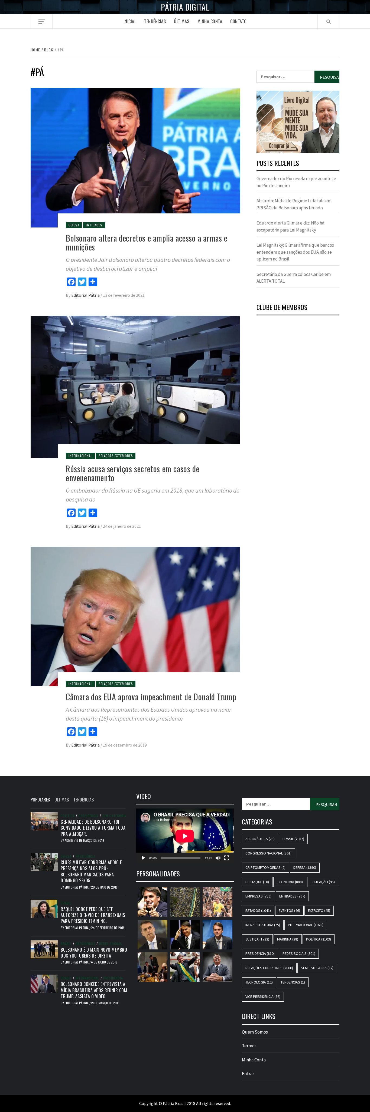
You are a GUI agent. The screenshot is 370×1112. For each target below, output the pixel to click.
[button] (298, 122)
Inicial (130, 21)
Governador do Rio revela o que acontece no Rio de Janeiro (296, 182)
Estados (258, 910)
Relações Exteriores (116, 455)
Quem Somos (255, 1032)
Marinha (287, 939)
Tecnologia (259, 982)
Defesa (74, 225)
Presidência (88, 815)
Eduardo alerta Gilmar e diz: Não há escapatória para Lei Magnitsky (290, 226)
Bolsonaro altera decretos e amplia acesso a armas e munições (147, 242)
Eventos (289, 910)
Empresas (258, 896)
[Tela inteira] (226, 858)
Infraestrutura (262, 924)
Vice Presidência (262, 996)
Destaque (257, 881)
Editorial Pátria (85, 295)
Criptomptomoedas (265, 867)
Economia (290, 881)
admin (69, 840)
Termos (249, 1046)
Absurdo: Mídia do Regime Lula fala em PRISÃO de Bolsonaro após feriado (294, 204)
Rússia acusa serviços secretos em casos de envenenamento (132, 473)
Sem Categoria (114, 815)
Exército (319, 910)
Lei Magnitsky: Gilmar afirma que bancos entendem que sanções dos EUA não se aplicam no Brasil (295, 252)
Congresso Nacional (268, 853)
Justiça (257, 939)
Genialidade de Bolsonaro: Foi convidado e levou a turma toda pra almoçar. (93, 828)
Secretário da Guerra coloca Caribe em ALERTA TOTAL (294, 277)
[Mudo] (218, 858)
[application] (185, 836)
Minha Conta (209, 21)
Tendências (155, 21)
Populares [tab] (40, 799)
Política (67, 815)
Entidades (94, 225)
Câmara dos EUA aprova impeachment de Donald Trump (151, 697)
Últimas (181, 21)
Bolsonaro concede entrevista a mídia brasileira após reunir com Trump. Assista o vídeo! (94, 990)
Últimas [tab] (61, 799)
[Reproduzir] (143, 858)
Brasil (66, 903)
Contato (238, 21)
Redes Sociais (110, 943)
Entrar (248, 1074)
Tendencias (293, 982)
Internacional (80, 455)
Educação (323, 881)
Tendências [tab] (83, 799)
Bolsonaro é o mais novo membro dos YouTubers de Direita (94, 952)
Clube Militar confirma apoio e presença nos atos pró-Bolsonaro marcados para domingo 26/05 (91, 871)
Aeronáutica (260, 838)
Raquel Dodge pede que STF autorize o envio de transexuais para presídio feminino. (93, 915)
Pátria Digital (185, 7)
